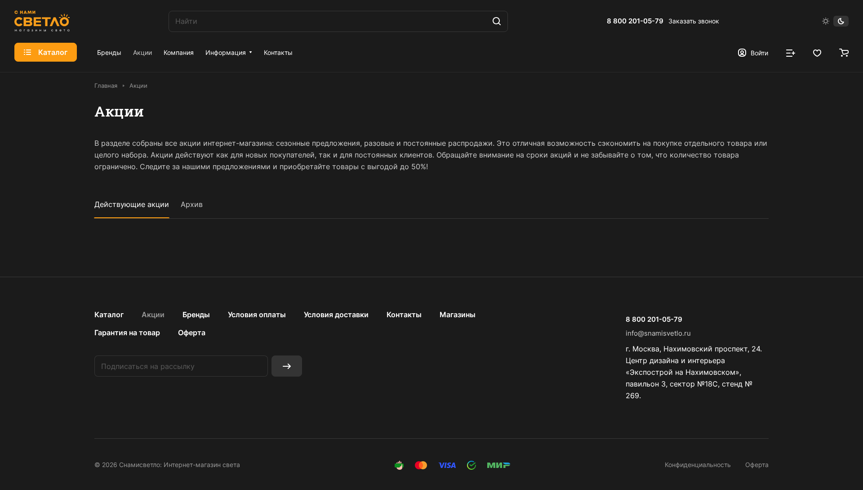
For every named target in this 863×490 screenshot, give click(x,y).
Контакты (404, 314)
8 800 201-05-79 (635, 21)
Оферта (191, 332)
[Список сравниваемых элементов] (790, 52)
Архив (192, 204)
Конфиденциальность (698, 464)
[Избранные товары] (817, 52)
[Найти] (496, 21)
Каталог (109, 314)
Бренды (196, 314)
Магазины (458, 314)
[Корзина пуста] (844, 52)
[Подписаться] (286, 366)
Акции (153, 314)
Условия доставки (336, 314)
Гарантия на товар (127, 332)
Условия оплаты (257, 314)
